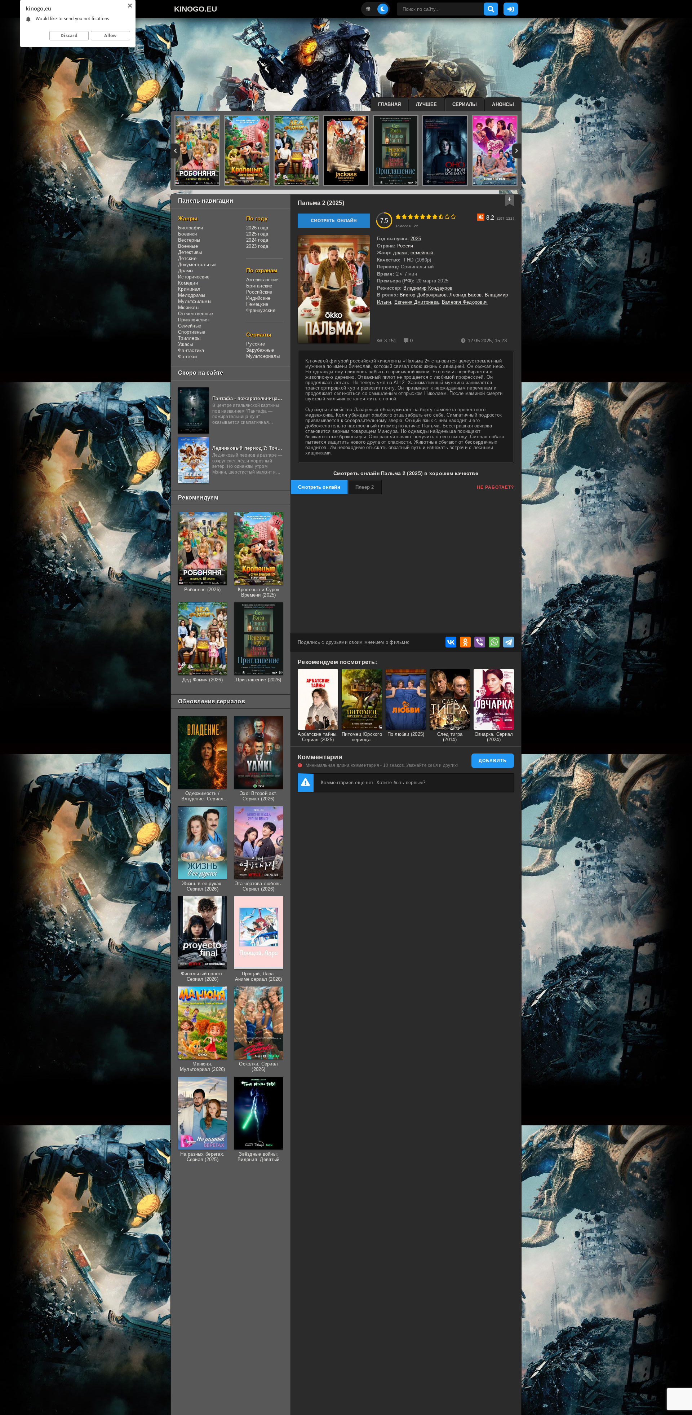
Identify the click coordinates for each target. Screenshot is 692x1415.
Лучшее (426, 104)
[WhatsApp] (494, 642)
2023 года (257, 246)
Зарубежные (260, 350)
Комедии (188, 283)
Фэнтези (187, 356)
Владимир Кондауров (427, 288)
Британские (259, 286)
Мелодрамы (191, 295)
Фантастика (191, 350)
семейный (422, 252)
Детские (187, 258)
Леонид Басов (465, 295)
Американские (262, 279)
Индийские (258, 298)
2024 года (257, 240)
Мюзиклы (188, 307)
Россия (405, 246)
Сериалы (464, 104)
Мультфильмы (194, 301)
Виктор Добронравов (423, 295)
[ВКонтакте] (450, 642)
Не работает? (495, 487)
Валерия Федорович (465, 302)
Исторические (193, 277)
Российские (259, 292)
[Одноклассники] (465, 642)
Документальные (197, 264)
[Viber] (479, 642)
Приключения (193, 319)
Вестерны (189, 240)
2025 (416, 238)
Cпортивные (191, 332)
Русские (255, 344)
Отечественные (195, 313)
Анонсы (503, 104)
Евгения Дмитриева (416, 302)
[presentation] (175, 151)
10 (453, 217)
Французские (260, 310)
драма (400, 252)
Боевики (187, 234)
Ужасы (185, 344)
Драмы (185, 270)
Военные (188, 246)
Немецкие (257, 304)
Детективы (190, 252)
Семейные (189, 326)
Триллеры (189, 338)
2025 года (257, 234)
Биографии (190, 227)
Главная (389, 104)
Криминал (189, 289)
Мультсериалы (263, 356)
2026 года (257, 227)
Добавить (493, 760)
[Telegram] (508, 642)
